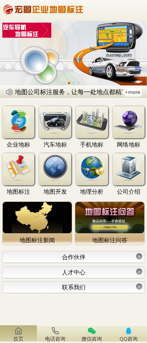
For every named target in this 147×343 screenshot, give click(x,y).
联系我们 (101, 287)
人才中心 (101, 272)
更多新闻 (132, 91)
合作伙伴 (101, 257)
